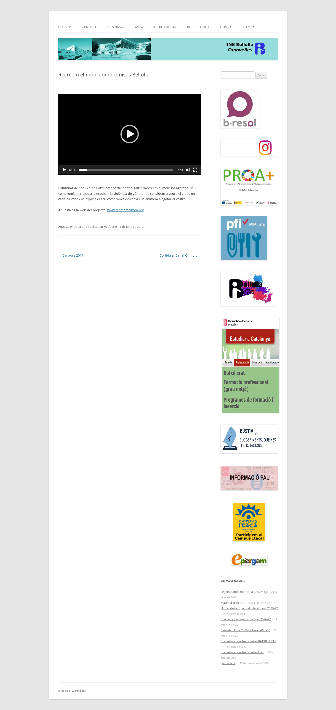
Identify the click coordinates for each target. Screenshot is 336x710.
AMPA (139, 27)
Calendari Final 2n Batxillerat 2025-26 (245, 630)
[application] (129, 134)
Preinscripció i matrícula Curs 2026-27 (246, 619)
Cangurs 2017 (70, 255)
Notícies (109, 227)
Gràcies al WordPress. (72, 691)
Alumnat (226, 27)
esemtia (248, 27)
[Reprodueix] (64, 170)
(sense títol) (228, 663)
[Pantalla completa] (195, 170)
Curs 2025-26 (116, 27)
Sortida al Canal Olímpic (180, 255)
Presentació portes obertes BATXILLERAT (248, 641)
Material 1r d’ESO (232, 603)
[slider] (126, 170)
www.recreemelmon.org (125, 210)
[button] (129, 134)
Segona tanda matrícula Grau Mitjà (244, 592)
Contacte (89, 27)
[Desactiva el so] (188, 170)
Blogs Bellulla (198, 27)
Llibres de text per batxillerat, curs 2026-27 (249, 608)
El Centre (65, 27)
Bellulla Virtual (165, 27)
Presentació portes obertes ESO (242, 652)
